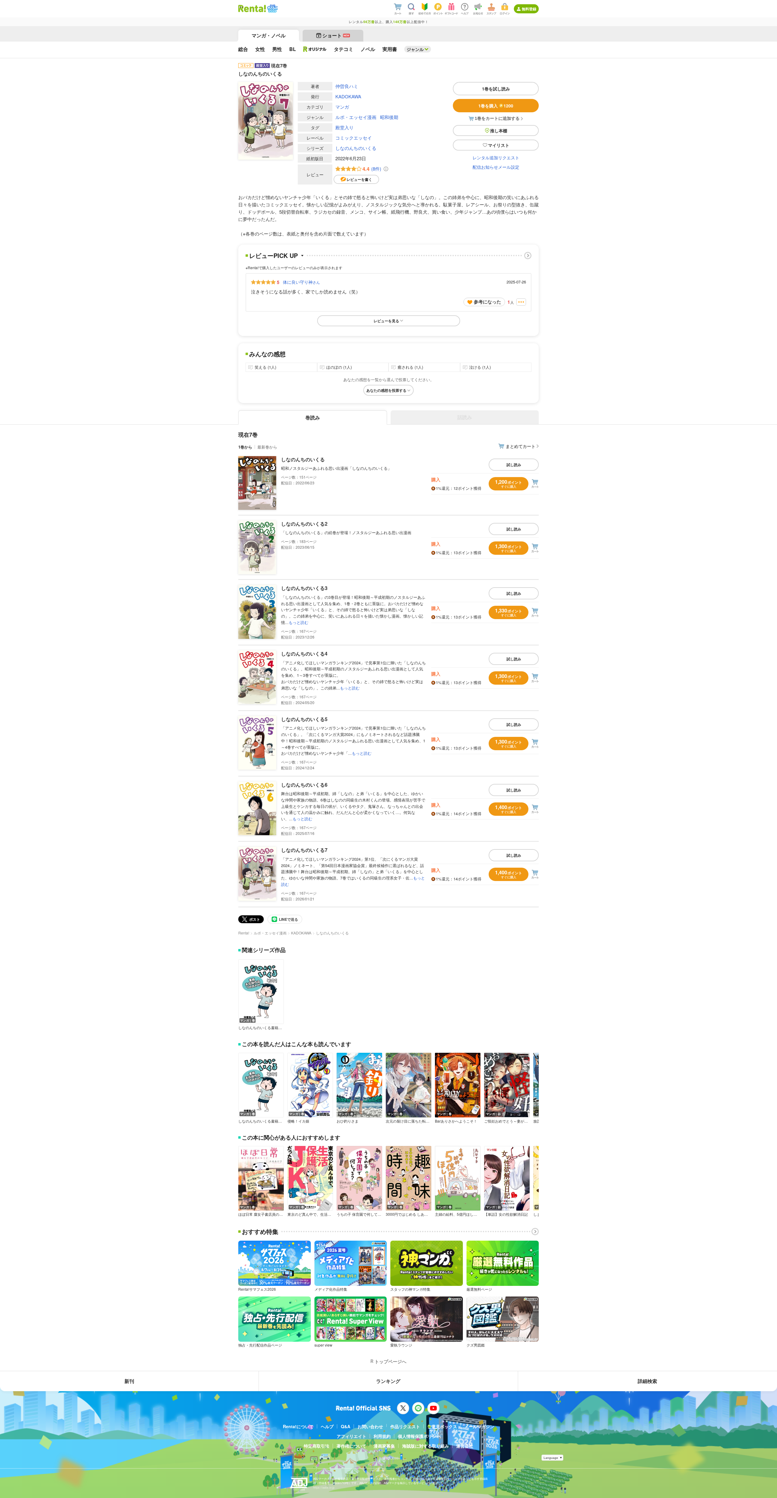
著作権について (351, 1446)
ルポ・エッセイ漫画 (355, 117)
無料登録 (529, 9)
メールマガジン (479, 1426)
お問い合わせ (370, 1426)
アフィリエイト (351, 1436)
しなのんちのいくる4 (304, 653)
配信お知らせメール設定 (496, 167)
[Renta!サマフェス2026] (272, 8)
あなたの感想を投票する (386, 390)
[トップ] (252, 8)
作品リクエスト (405, 1426)
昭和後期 (389, 117)
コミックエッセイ (353, 137)
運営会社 (464, 1446)
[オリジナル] (315, 49)
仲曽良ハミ (346, 86)
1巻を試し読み (496, 89)
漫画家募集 (384, 1446)
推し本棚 (498, 130)
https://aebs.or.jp (323, 1488)
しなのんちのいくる (355, 148)
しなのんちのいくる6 (304, 784)
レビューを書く (359, 179)
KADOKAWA (348, 96)
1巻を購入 (495, 106)
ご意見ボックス (442, 1426)
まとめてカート (520, 446)
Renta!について (298, 1426)
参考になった (487, 301)
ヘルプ (327, 1426)
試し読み (514, 464)
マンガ (342, 106)
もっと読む (298, 622)
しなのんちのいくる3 (304, 588)
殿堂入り (344, 127)
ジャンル (415, 49)
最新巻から (267, 447)
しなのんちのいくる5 (304, 719)
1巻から (245, 447)
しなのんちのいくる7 (304, 849)
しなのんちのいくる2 (304, 523)
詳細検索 (647, 1381)
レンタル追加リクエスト (496, 157)
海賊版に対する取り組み (425, 1446)
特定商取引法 (316, 1446)
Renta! (243, 932)
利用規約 (382, 1436)
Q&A (345, 1426)
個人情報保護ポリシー (419, 1436)
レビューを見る (386, 321)
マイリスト (498, 145)
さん (301, 282)
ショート (335, 35)
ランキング (388, 1381)
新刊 (129, 1381)
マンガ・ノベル (269, 35)
